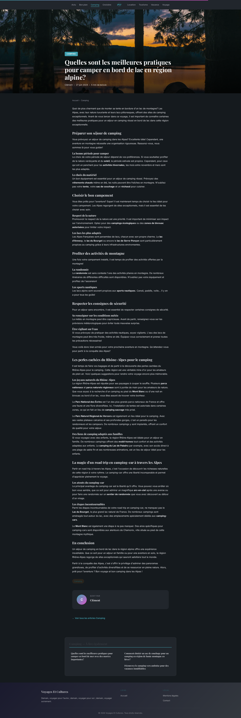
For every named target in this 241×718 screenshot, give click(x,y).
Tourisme (143, 4)
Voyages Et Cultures (54, 692)
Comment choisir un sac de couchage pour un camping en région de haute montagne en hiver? (146, 656)
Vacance (155, 4)
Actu (74, 4)
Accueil (75, 100)
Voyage (165, 4)
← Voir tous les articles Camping (88, 618)
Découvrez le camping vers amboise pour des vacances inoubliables (146, 667)
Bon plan (83, 4)
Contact (166, 700)
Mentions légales (170, 695)
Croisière (107, 4)
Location (131, 4)
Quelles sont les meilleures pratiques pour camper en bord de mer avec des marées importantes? (92, 656)
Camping (95, 4)
